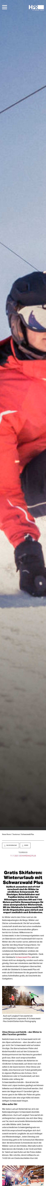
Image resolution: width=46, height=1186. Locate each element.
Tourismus (16, 834)
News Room (6, 834)
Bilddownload (12, 845)
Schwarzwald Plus (27, 834)
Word (26, 845)
